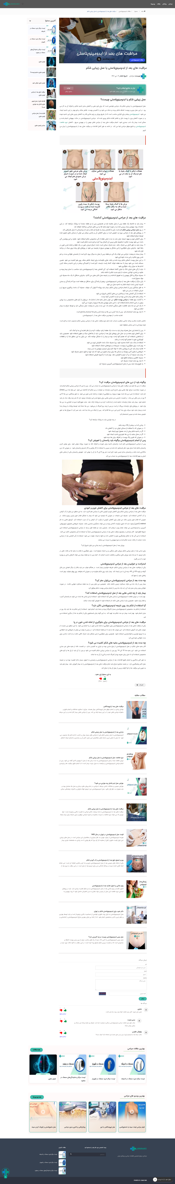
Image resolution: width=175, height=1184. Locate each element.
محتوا (136, 11)
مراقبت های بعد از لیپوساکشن (113, 706)
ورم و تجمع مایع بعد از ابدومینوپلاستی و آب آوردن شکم (104, 860)
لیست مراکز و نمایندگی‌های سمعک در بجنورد (73, 1079)
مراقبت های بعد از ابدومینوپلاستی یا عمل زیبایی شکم (105, 809)
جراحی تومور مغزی (40, 125)
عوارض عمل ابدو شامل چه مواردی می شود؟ (108, 783)
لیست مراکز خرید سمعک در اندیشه (133, 1079)
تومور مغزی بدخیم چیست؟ (37, 72)
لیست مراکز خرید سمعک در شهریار (103, 1079)
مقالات (158, 4)
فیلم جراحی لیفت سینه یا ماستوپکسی (132, 1127)
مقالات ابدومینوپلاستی (125, 11)
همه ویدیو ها (37, 1097)
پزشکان (164, 4)
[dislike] (61, 1010)
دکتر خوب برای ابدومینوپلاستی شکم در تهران (108, 911)
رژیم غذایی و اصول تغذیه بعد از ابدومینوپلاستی (107, 885)
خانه (142, 11)
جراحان (170, 4)
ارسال (142, 999)
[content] (136, 710)
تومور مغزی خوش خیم (39, 83)
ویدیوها (153, 4)
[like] (65, 1010)
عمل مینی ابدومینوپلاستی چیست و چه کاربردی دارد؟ (106, 937)
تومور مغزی (42, 62)
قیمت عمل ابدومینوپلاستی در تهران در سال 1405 (107, 834)
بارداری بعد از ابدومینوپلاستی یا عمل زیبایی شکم (107, 732)
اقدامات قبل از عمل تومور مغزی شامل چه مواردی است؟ (38, 104)
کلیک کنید (112, 91)
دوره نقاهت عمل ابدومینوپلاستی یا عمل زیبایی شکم (106, 757)
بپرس (68, 88)
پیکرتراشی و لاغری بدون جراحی (74, 1127)
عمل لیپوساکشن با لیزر (107, 1127)
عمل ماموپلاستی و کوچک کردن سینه (44, 1127)
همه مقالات (36, 1049)
